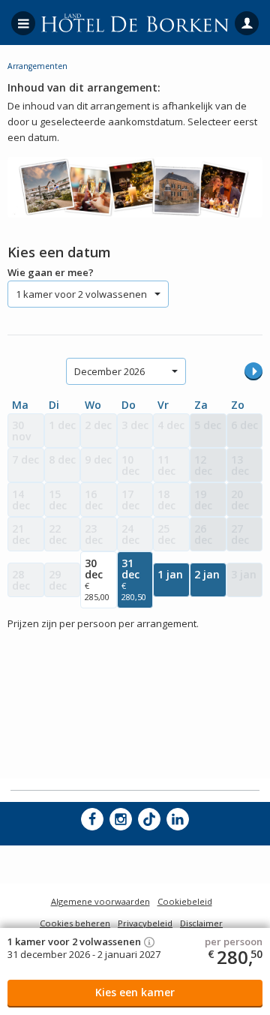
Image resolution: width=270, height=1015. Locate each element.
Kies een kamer (135, 992)
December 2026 (109, 371)
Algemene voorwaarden (100, 901)
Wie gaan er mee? (51, 272)
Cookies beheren (75, 923)
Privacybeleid (145, 923)
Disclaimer (201, 923)
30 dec (97, 579)
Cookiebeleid (185, 901)
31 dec (134, 579)
